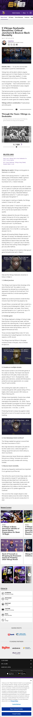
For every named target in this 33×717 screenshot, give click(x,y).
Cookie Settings (16, 704)
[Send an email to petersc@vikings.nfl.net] (17, 45)
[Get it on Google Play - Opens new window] (22, 674)
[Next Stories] (29, 574)
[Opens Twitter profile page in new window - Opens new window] (11, 45)
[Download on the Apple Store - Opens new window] (10, 673)
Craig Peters (11, 41)
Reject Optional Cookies (16, 709)
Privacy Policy (14, 701)
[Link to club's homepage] (3, 12)
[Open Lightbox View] (16, 137)
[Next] (21, 144)
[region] (16, 697)
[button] (16, 55)
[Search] (27, 13)
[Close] (31, 680)
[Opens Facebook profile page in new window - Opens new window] (9, 45)
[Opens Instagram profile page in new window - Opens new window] (14, 45)
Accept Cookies (16, 713)
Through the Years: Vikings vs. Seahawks (16, 115)
